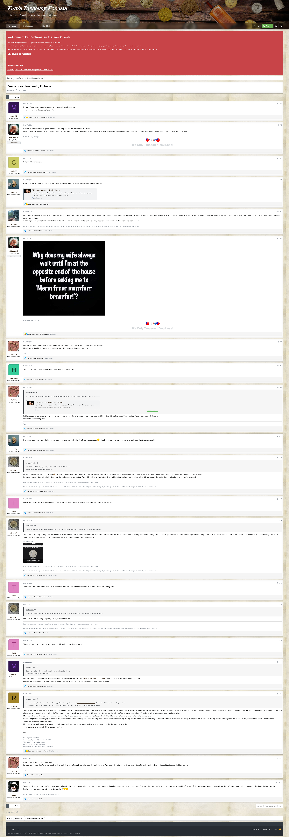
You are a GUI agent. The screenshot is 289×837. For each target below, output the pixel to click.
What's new (29, 26)
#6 (281, 238)
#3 (281, 158)
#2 (281, 125)
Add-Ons (47, 833)
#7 (281, 342)
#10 (280, 436)
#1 (281, 103)
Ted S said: (30, 526)
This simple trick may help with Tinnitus (46, 190)
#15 (281, 604)
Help (275, 829)
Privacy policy (267, 829)
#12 (281, 499)
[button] (18, 26)
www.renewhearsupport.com (94, 678)
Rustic (12, 829)
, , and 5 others (41, 491)
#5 (281, 212)
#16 (281, 640)
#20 (280, 782)
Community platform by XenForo (25, 833)
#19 (281, 759)
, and (38, 204)
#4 (281, 180)
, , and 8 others (40, 150)
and (35, 775)
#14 (280, 583)
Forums (13, 26)
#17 (281, 662)
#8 (281, 366)
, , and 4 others (39, 231)
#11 (281, 458)
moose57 (12, 90)
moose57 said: (31, 463)
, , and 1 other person (42, 575)
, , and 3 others (39, 358)
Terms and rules (256, 829)
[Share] (278, 103)
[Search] (280, 25)
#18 (281, 694)
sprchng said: (30, 392)
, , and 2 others (42, 117)
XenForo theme (68, 833)
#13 (280, 520)
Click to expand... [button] (152, 411)
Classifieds (46, 26)
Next (16, 97)
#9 (281, 387)
